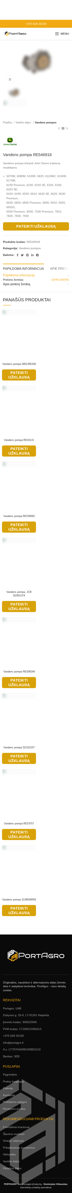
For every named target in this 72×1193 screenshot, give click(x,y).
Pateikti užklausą (36, 226)
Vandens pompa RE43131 (19, 440)
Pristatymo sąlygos (15, 1101)
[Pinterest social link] (27, 255)
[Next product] (67, 129)
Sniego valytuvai (13, 1140)
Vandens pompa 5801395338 (19, 364)
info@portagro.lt (13, 1042)
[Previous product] (59, 129)
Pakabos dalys (12, 1168)
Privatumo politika (14, 1108)
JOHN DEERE (60, 279)
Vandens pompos (45, 122)
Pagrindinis (10, 1074)
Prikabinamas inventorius (19, 1147)
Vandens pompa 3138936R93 (19, 899)
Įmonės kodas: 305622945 (20, 1022)
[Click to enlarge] (10, 79)
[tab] (23, 268)
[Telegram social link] (37, 255)
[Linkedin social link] (32, 255)
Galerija (8, 1088)
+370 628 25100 (36, 23)
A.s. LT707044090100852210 (22, 1049)
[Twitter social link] (22, 255)
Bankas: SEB (11, 1056)
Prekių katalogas (13, 1081)
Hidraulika (9, 1154)
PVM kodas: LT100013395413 (22, 1029)
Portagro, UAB (12, 1008)
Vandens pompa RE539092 (19, 516)
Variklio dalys (24, 122)
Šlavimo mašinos (13, 1134)
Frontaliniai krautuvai (16, 1127)
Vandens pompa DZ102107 (19, 747)
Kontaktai (9, 1095)
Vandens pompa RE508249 (19, 671)
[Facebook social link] (17, 255)
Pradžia (8, 122)
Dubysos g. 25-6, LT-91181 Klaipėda (26, 1015)
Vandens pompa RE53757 (19, 823)
